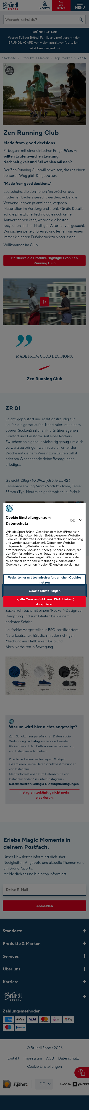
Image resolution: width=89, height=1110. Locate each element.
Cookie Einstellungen (44, 591)
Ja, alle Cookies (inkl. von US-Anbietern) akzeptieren (44, 601)
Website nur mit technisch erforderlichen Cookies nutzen (44, 579)
